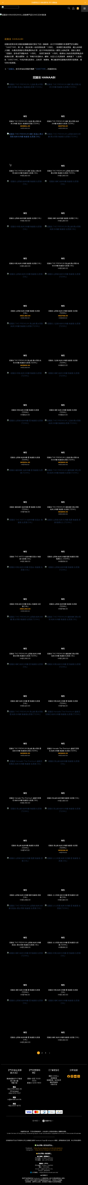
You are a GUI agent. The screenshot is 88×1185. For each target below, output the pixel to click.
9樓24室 (14, 1083)
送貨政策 (54, 1078)
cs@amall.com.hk (14, 1099)
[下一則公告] (85, 2)
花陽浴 (11, 69)
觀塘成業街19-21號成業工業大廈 (14, 1080)
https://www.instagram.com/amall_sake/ (48, 1150)
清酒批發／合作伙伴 (54, 1080)
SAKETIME (41, 69)
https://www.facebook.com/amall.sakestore (48, 1148)
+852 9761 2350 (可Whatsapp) (14, 1090)
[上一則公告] (3, 2)
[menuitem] (38, 1052)
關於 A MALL (54, 1076)
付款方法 (54, 1084)
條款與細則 (54, 1082)
